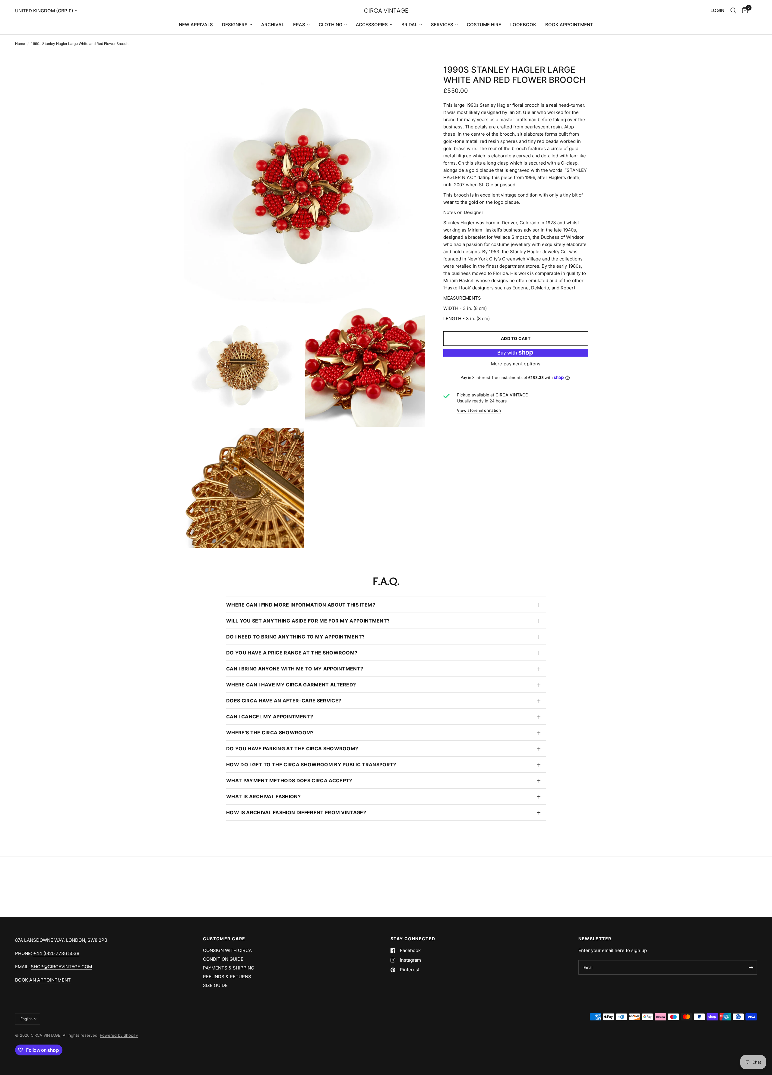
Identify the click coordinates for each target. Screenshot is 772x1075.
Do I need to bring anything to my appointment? (295, 637)
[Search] (733, 10)
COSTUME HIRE (484, 24)
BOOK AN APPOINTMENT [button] (43, 979)
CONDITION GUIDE (223, 959)
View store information (479, 410)
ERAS (299, 24)
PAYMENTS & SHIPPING (228, 968)
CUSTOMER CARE (224, 939)
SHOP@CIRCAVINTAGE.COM (61, 966)
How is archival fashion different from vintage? (296, 812)
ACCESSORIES (372, 24)
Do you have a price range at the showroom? (291, 653)
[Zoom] (412, 77)
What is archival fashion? (263, 796)
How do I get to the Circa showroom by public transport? (311, 764)
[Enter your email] (751, 967)
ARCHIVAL (272, 24)
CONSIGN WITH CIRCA (227, 950)
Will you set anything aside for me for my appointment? (308, 621)
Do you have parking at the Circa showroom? (292, 749)
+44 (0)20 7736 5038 (56, 953)
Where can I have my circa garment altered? (291, 685)
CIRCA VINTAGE (386, 11)
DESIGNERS (235, 24)
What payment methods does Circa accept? (289, 780)
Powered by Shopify (119, 1035)
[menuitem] (195, 24)
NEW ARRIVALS (196, 24)
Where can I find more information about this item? (300, 605)
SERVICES (442, 24)
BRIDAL (409, 24)
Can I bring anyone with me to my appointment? (294, 669)
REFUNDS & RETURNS (227, 976)
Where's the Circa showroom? (270, 733)
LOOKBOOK (523, 24)
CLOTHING (330, 24)
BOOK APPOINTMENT (569, 24)
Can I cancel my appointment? (269, 717)
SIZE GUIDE (215, 985)
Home (20, 43)
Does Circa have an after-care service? (283, 701)
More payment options (516, 363)
